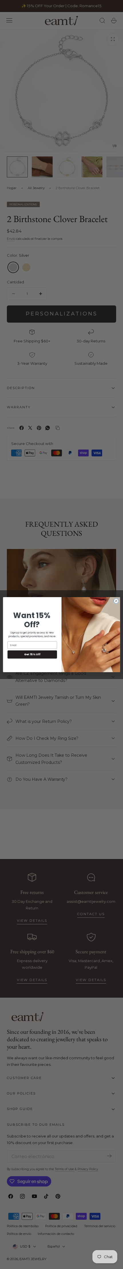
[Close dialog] (116, 600)
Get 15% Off (32, 654)
